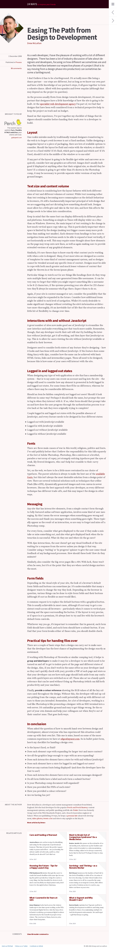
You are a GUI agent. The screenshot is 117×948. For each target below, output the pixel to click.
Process (19, 62)
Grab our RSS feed (7, 946)
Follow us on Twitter (21, 946)
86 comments (16, 68)
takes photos (37, 818)
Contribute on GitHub (36, 946)
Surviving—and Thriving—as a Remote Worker (83, 866)
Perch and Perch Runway (77, 807)
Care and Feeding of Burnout (43, 834)
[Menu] (113, 4)
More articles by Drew (36, 822)
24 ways (41, 4)
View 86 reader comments (37, 934)
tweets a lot (47, 818)
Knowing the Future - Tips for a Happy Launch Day (43, 866)
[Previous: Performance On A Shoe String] (113, 12)
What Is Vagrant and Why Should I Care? (81, 898)
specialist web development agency (58, 104)
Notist (75, 810)
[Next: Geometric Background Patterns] (113, 21)
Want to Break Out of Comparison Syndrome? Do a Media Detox (83, 837)
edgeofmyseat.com (70, 739)
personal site (72, 816)
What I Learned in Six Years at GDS (43, 898)
